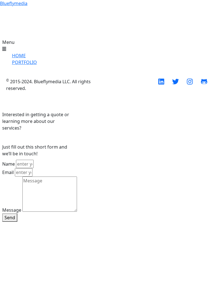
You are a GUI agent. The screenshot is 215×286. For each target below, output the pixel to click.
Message (11, 210)
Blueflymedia (13, 3)
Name (8, 164)
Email (8, 172)
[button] (21, 45)
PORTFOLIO (24, 62)
